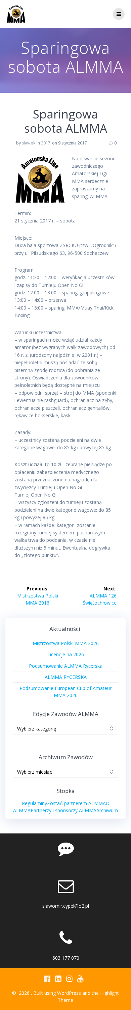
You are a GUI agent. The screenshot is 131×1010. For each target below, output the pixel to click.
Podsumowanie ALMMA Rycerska (65, 666)
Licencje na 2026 (65, 654)
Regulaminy (34, 803)
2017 (45, 143)
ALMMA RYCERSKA (66, 677)
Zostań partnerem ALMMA (76, 803)
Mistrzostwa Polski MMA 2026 (66, 643)
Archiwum (107, 810)
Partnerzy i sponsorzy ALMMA (63, 810)
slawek (28, 143)
